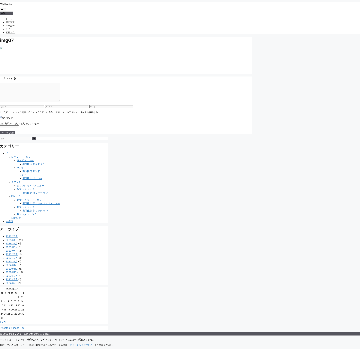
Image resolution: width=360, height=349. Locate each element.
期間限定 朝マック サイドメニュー (41, 203)
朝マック (16, 196)
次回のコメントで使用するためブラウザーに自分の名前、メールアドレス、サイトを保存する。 (52, 112)
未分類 (9, 221)
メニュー (10, 153)
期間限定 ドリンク (32, 178)
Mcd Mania (6, 4)
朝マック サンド (25, 207)
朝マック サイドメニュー (30, 200)
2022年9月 (12, 275)
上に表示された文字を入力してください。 (21, 123)
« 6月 (3, 321)
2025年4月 (12, 240)
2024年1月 (11, 243)
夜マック (16, 182)
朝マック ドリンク (27, 214)
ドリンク (10, 32)
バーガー (10, 25)
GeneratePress (42, 333)
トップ (9, 18)
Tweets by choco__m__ (13, 328)
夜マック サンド (25, 189)
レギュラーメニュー (22, 157)
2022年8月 (12, 279)
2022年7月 (12, 283)
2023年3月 (12, 254)
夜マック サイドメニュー (30, 185)
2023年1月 (11, 261)
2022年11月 (12, 268)
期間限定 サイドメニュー (36, 164)
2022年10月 (12, 272)
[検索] (34, 138)
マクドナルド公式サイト (82, 345)
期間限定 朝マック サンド (36, 210)
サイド (9, 29)
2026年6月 (12, 236)
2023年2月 (12, 257)
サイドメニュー (25, 160)
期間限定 (10, 22)
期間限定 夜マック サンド (36, 192)
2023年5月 (12, 247)
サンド (20, 167)
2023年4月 (12, 250)
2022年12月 (12, 265)
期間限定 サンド (31, 171)
